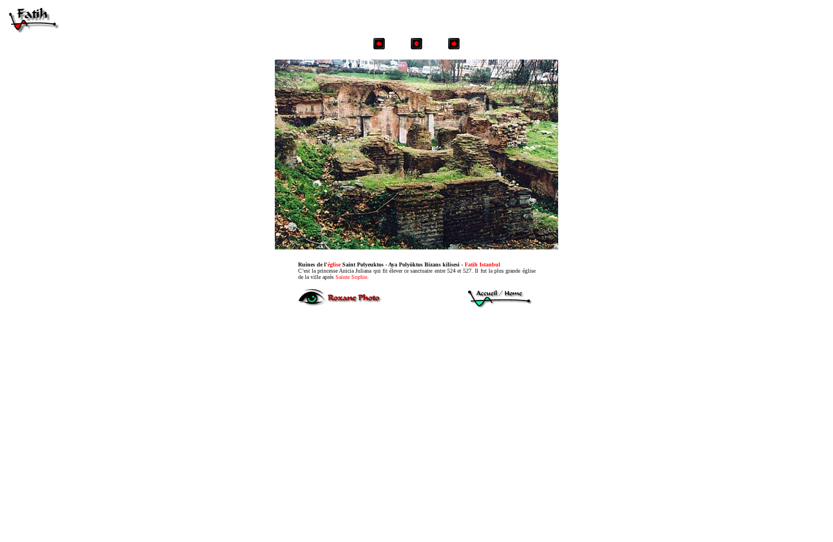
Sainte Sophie (351, 277)
